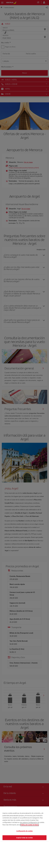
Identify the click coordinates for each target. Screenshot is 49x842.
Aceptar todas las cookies (24, 838)
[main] (24, 824)
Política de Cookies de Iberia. (30, 825)
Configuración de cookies (24, 831)
